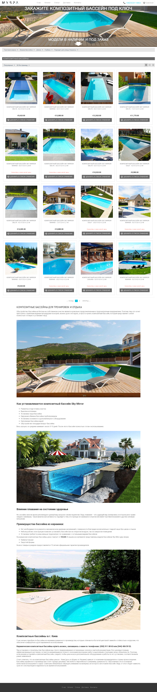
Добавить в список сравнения (22, 120)
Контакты (77, 3)
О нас (39, 3)
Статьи (56, 3)
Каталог (48, 3)
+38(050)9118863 (133, 3)
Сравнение (149, 3)
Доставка (66, 3)
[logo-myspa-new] (10, 2)
